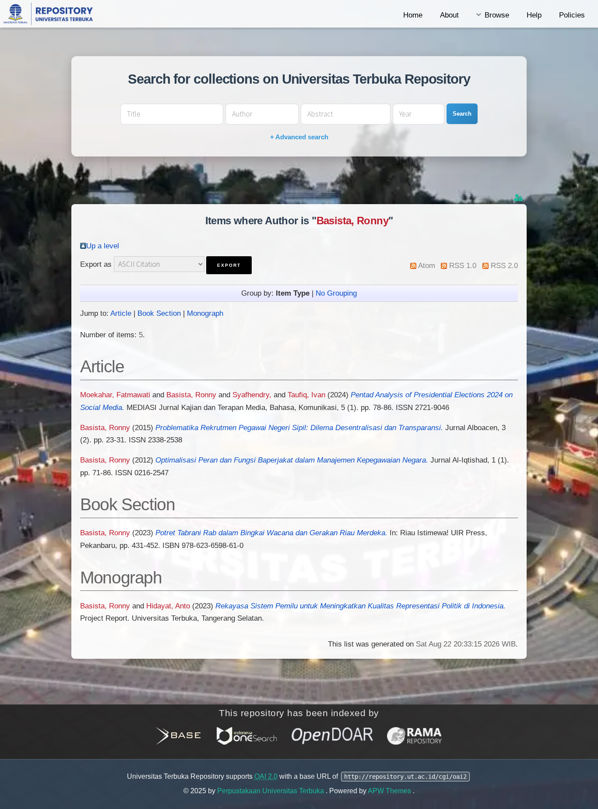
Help (534, 15)
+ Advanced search (299, 137)
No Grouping (336, 293)
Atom (426, 265)
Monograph (205, 313)
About (449, 15)
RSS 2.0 (504, 265)
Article (120, 313)
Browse (497, 15)
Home (412, 15)
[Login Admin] (519, 198)
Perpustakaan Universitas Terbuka (271, 791)
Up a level (102, 245)
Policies (572, 15)
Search (462, 113)
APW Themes (390, 791)
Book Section (159, 313)
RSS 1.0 (462, 265)
